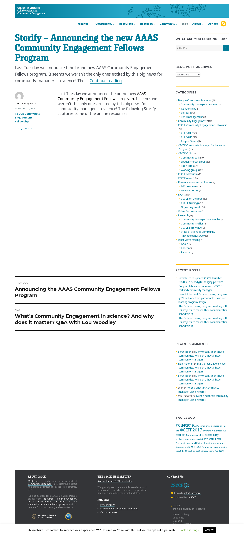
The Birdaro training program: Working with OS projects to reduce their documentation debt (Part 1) (203, 322)
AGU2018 (204, 439)
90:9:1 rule (186, 435)
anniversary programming (215, 447)
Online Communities (189, 211)
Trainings (82, 23)
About (196, 23)
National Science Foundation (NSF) (46, 504)
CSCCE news (185, 178)
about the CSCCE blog (185, 451)
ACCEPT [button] (209, 530)
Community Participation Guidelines (119, 508)
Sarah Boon (184, 351)
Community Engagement (192, 121)
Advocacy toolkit (183, 447)
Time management (192, 116)
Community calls (190, 157)
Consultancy (103, 23)
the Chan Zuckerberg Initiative (46, 501)
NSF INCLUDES (189, 190)
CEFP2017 (186, 133)
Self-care (186, 112)
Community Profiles (192, 223)
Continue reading (106, 80)
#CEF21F (212, 439)
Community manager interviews (199, 104)
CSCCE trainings (190, 203)
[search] (223, 23)
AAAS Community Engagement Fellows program (102, 96)
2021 (198, 451)
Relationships (188, 108)
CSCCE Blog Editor (25, 103)
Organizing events (191, 207)
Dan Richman (185, 363)
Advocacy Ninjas (218, 443)
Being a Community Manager (194, 100)
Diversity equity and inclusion (194, 182)
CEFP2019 (186, 137)
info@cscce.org (192, 493)
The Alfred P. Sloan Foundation (59, 498)
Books (184, 244)
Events (182, 194)
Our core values (108, 512)
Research (146, 23)
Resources (126, 23)
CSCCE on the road (192, 199)
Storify (19, 128)
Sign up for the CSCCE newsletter (115, 481)
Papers (185, 248)
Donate (213, 23)
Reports (185, 252)
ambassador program (188, 439)
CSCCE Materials (187, 174)
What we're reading (189, 239)
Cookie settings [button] (189, 530)
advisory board (207, 451)
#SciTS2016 (219, 451)
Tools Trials (187, 165)
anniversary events (211, 430)
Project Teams (189, 141)
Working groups (190, 170)
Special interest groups (194, 161)
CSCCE (24, 10)
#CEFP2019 (185, 425)
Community (167, 23)
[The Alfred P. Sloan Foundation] (44, 516)
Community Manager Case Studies (200, 219)
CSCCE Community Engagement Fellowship (27, 117)
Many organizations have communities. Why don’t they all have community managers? (201, 355)
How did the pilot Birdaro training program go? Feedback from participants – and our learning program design (202, 298)
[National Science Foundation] (69, 516)
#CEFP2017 (191, 430)
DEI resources (189, 186)
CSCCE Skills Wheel (191, 227)
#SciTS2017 (197, 446)
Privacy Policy (107, 504)
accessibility (211, 434)
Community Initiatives (40, 483)
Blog (185, 23)
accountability (198, 435)
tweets (28, 128)
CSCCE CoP (184, 153)
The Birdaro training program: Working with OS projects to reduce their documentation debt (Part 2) (203, 310)
